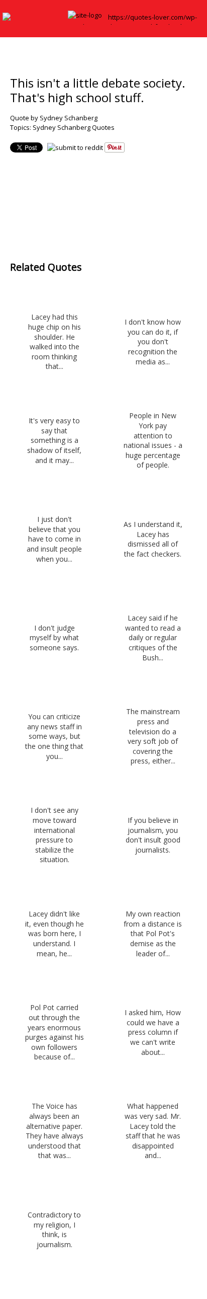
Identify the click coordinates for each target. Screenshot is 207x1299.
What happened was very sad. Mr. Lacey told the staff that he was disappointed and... (153, 1130)
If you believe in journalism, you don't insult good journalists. (153, 835)
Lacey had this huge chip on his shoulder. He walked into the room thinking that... (54, 341)
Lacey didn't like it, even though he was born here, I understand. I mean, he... (54, 933)
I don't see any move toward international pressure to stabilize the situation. (54, 834)
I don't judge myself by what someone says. (54, 637)
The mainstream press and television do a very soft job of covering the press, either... (153, 736)
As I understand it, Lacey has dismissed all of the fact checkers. (153, 539)
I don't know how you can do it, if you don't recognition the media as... (153, 341)
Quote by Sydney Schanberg (53, 117)
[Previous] (83, 199)
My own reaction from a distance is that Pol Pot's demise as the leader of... (153, 933)
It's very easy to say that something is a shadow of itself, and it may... (54, 440)
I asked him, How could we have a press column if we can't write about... (153, 1032)
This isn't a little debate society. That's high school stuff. (97, 90)
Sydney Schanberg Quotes (74, 127)
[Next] (124, 199)
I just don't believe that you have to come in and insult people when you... (54, 538)
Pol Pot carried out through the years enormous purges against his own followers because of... (54, 1032)
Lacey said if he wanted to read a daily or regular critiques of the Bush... (153, 637)
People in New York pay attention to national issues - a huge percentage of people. (153, 440)
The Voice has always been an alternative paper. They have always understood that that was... (54, 1130)
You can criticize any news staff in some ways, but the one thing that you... (54, 736)
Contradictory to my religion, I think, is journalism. (54, 1229)
